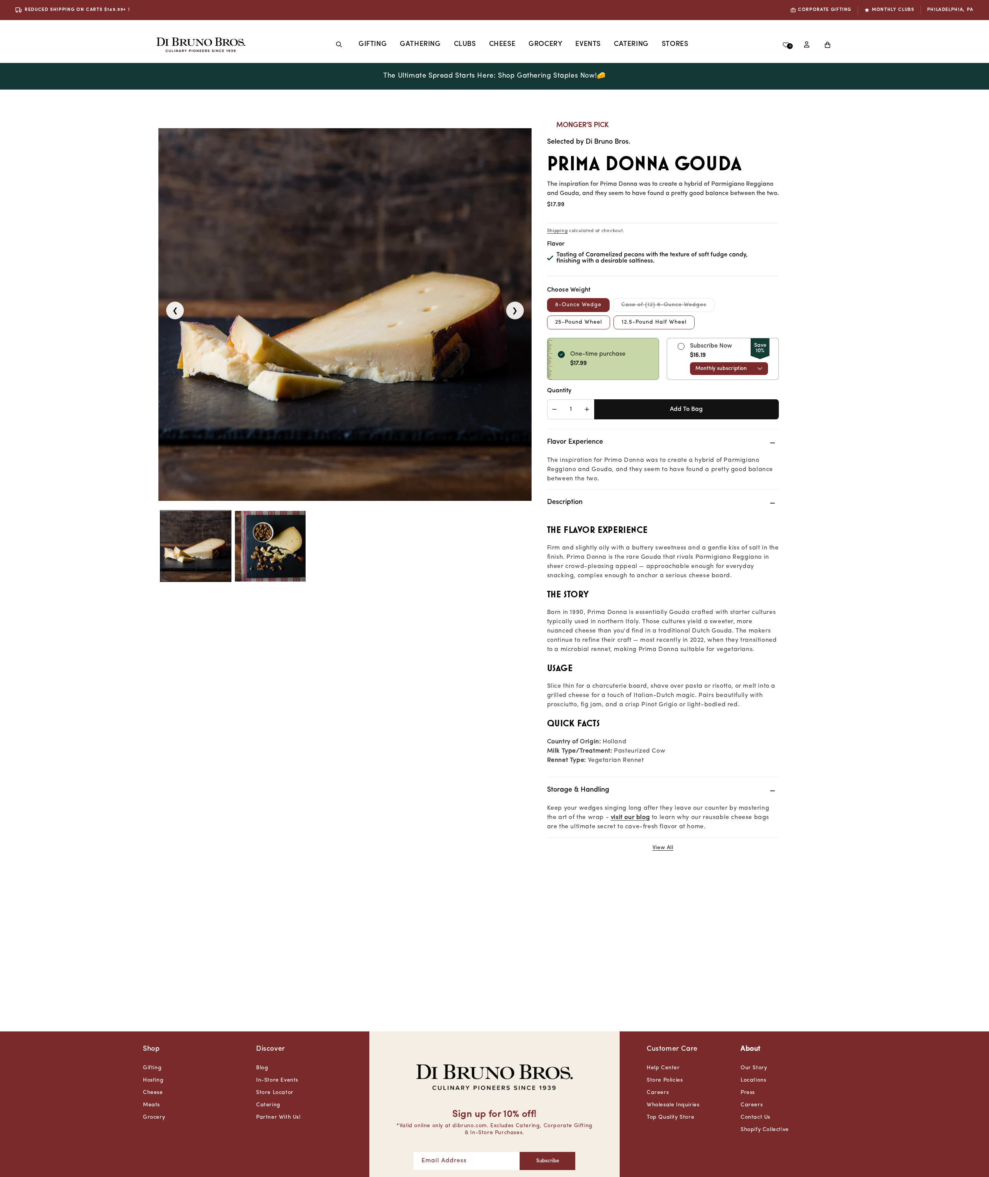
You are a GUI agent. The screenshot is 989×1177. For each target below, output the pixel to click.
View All (663, 848)
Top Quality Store (670, 1117)
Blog (262, 1068)
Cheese (502, 44)
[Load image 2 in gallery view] (270, 546)
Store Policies (665, 1080)
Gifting (373, 44)
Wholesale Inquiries (673, 1105)
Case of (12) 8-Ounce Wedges (667, 307)
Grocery (545, 44)
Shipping (557, 231)
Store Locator (275, 1093)
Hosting (153, 1080)
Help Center (663, 1068)
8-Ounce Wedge (578, 305)
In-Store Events (277, 1080)
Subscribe (547, 1160)
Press (748, 1093)
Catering (268, 1105)
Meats (151, 1105)
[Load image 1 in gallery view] (195, 546)
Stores (675, 44)
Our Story (754, 1068)
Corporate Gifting (824, 10)
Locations (753, 1080)
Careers (658, 1093)
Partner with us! (278, 1117)
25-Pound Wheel (578, 322)
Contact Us (755, 1117)
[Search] (339, 44)
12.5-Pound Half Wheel (654, 322)
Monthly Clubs (893, 10)
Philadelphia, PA (950, 10)
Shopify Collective (765, 1130)
